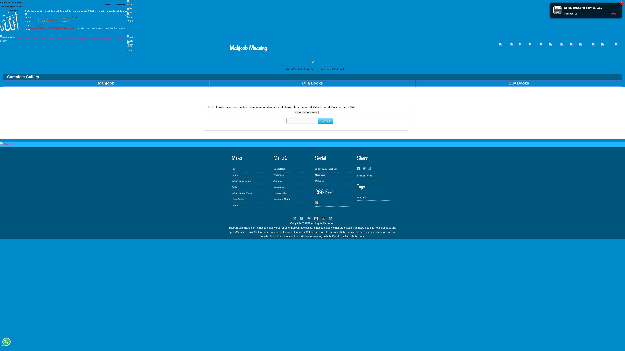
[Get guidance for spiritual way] (557, 13)
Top (233, 169)
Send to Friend (364, 175)
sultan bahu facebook (326, 169)
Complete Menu (281, 199)
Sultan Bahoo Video (242, 193)
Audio (234, 187)
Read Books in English (300, 69)
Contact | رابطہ (572, 13)
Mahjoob (319, 181)
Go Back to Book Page (306, 112)
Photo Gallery (239, 199)
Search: (282, 121)
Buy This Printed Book (332, 69)
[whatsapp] (6, 342)
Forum (235, 205)
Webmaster (279, 175)
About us (278, 181)
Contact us (279, 187)
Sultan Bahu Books (241, 181)
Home (235, 175)
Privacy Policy (280, 193)
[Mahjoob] (6, 144)
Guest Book (70, 38)
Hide (613, 13)
